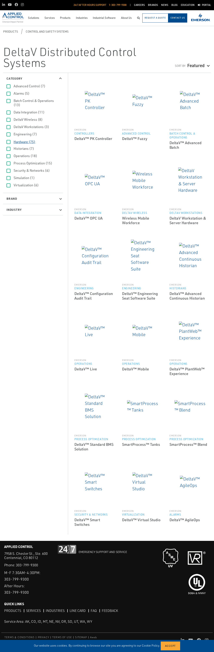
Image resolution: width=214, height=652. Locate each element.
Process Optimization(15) (33, 163)
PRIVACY (43, 637)
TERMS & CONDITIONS (19, 637)
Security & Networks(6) (32, 170)
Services (33, 611)
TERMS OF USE (62, 637)
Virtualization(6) (26, 185)
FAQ (94, 611)
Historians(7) (24, 148)
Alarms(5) (21, 93)
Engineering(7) (25, 134)
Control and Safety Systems (47, 31)
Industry (14, 209)
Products (10, 31)
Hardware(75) (24, 142)
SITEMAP (81, 637)
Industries (55, 611)
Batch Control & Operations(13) (34, 103)
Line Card (78, 611)
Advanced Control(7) (29, 86)
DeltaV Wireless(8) (28, 119)
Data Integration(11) (29, 112)
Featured (196, 65)
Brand (11, 198)
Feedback (110, 611)
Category (14, 78)
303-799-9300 (27, 565)
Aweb (93, 637)
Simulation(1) (24, 178)
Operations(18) (25, 156)
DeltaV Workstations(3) (31, 127)
